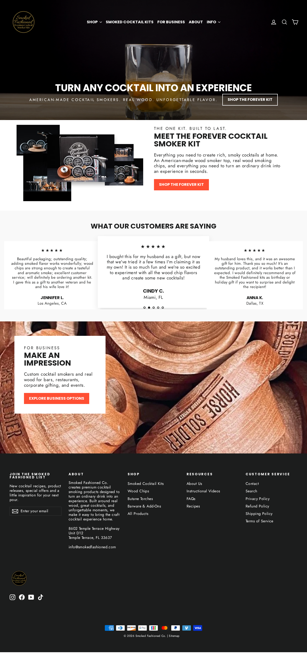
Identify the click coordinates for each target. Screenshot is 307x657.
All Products (138, 513)
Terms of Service (259, 521)
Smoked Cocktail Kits (130, 22)
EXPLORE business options (56, 398)
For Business (171, 22)
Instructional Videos (203, 491)
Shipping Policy (259, 513)
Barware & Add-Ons (144, 506)
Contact (252, 483)
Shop (92, 22)
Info (212, 22)
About (196, 22)
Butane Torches (140, 498)
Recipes (193, 506)
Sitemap (173, 636)
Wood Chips (138, 491)
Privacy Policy (258, 498)
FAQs (191, 498)
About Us (194, 483)
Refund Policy (257, 506)
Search (251, 491)
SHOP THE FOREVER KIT (250, 99)
